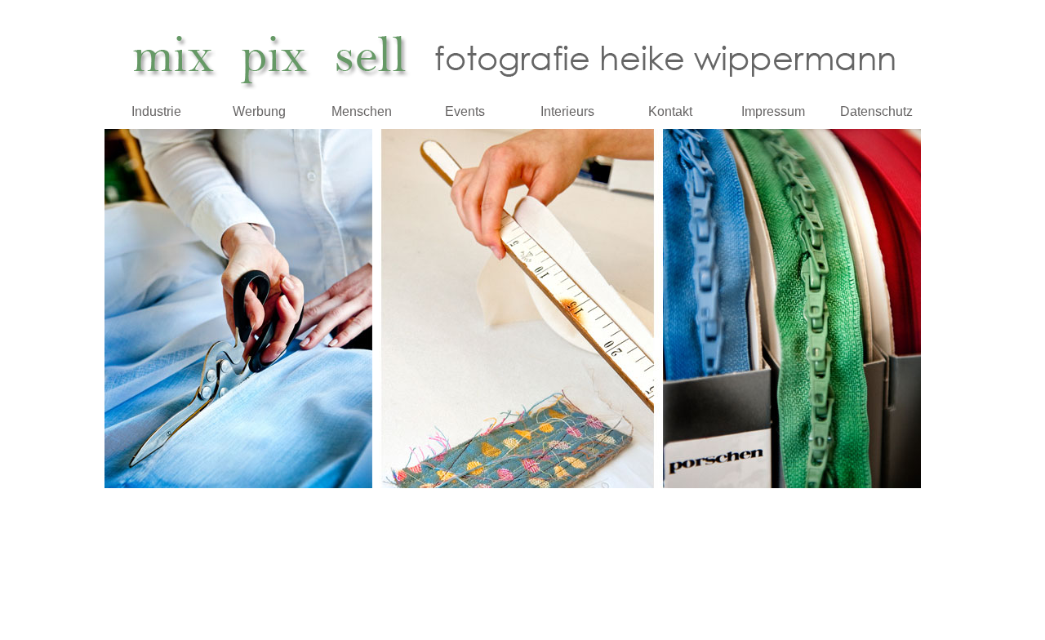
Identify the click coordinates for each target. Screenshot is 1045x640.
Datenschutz (876, 111)
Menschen (361, 111)
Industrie (156, 111)
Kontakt (670, 111)
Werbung (259, 111)
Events (465, 111)
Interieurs (567, 111)
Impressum (773, 111)
